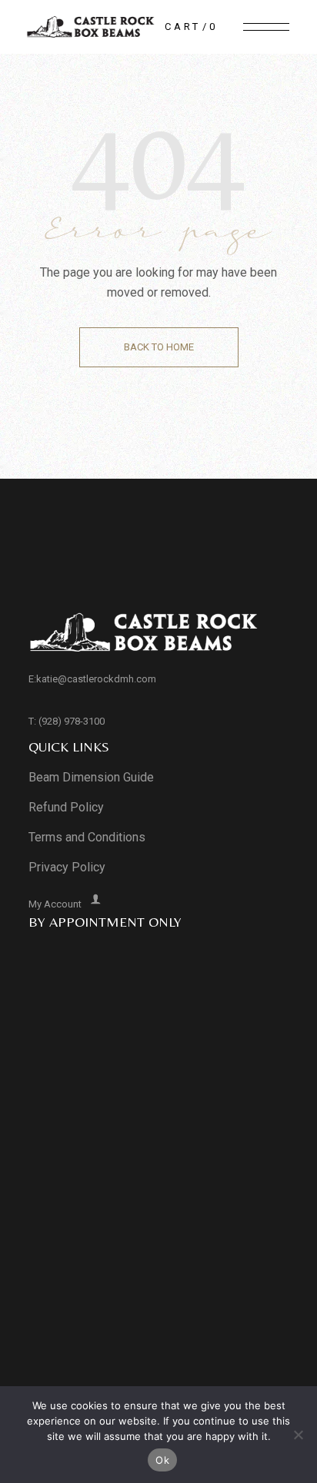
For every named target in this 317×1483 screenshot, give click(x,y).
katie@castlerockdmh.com (96, 679)
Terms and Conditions (86, 837)
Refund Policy (66, 807)
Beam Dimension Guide (91, 777)
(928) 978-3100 (71, 721)
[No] (297, 1434)
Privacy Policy (66, 867)
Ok (162, 1460)
